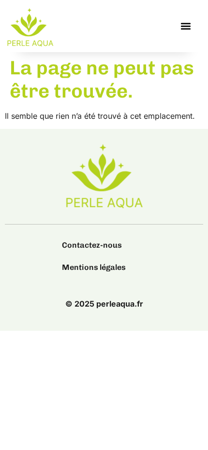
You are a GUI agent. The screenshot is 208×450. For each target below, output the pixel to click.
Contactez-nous (92, 245)
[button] (185, 26)
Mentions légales (94, 267)
